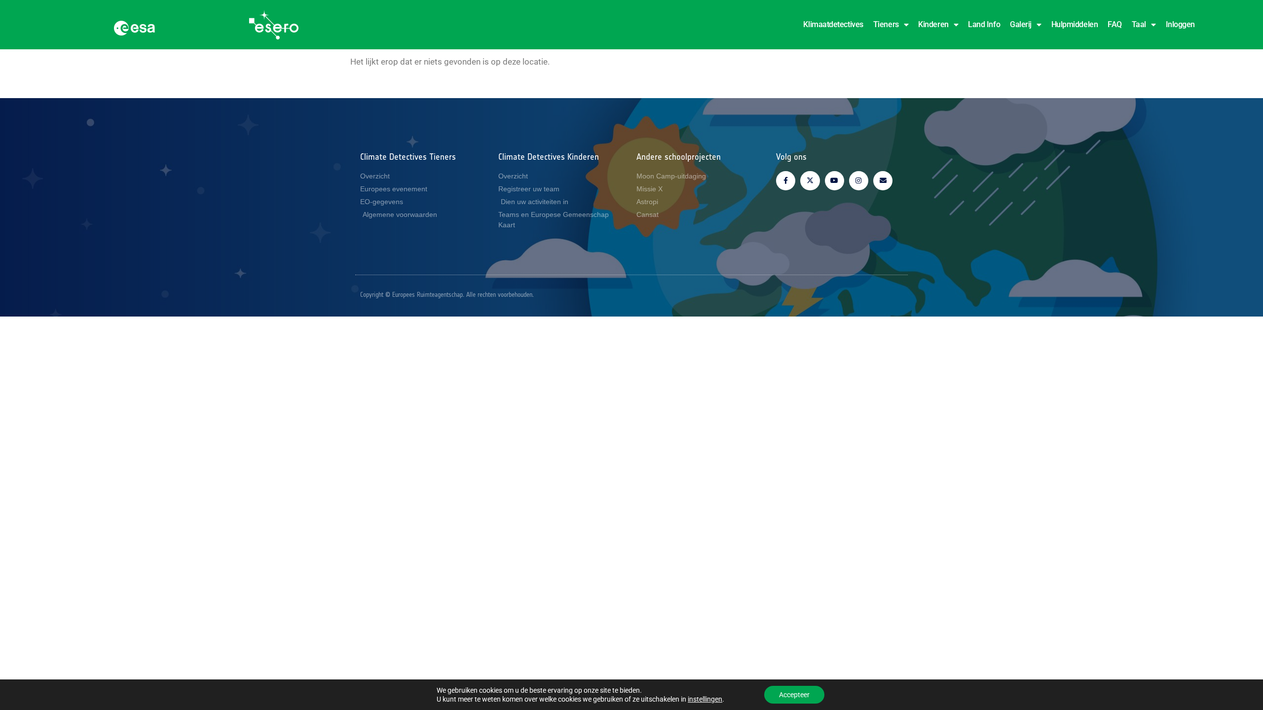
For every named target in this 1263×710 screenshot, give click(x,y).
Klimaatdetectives (833, 24)
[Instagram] (858, 180)
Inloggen (1180, 24)
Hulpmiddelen (1074, 24)
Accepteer (794, 695)
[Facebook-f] (785, 180)
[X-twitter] (809, 180)
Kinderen (933, 24)
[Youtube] (834, 180)
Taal (1139, 24)
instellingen (705, 699)
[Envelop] (882, 180)
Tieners (886, 24)
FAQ (1115, 24)
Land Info (984, 24)
